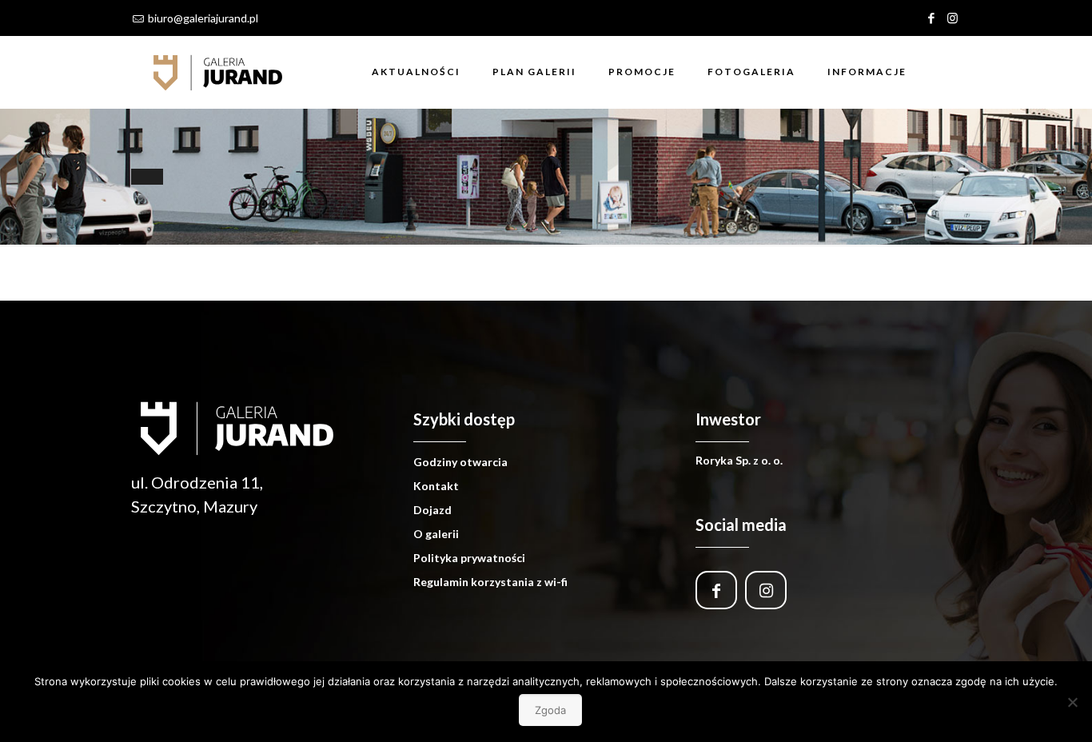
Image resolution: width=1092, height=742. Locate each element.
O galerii (436, 534)
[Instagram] (952, 17)
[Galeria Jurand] (218, 72)
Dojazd (432, 510)
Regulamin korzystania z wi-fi (490, 581)
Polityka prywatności (469, 557)
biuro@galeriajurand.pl (203, 18)
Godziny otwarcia (460, 462)
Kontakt (436, 486)
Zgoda (550, 710)
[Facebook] (931, 17)
